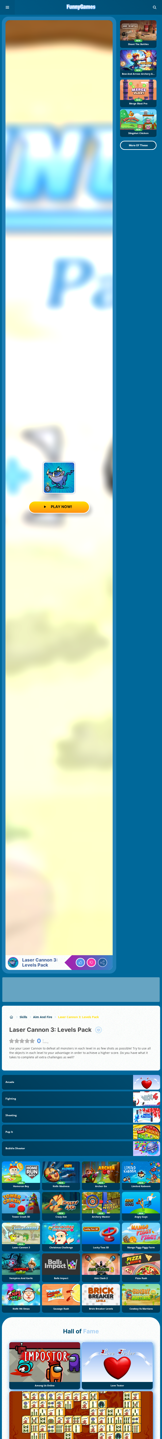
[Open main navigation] (7, 7)
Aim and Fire (42, 1017)
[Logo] (81, 7)
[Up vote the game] (80, 962)
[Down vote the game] (91, 962)
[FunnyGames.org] (11, 1017)
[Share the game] (102, 962)
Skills (23, 1017)
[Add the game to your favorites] (98, 1030)
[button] (154, 7)
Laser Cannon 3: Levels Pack (78, 1017)
